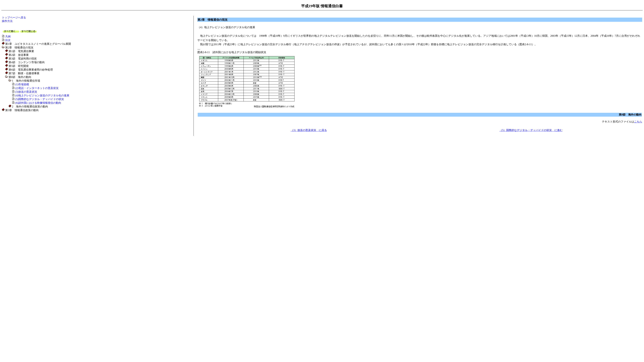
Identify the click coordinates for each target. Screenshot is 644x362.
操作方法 (7, 21)
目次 (8, 40)
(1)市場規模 (22, 84)
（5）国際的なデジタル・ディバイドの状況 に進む (530, 130)
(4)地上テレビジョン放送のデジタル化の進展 (42, 95)
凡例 (8, 36)
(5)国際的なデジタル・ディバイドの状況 (39, 99)
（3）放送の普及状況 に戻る (309, 130)
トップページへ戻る (14, 17)
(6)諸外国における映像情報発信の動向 (38, 102)
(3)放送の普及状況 (26, 91)
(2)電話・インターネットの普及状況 (37, 88)
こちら (638, 121)
